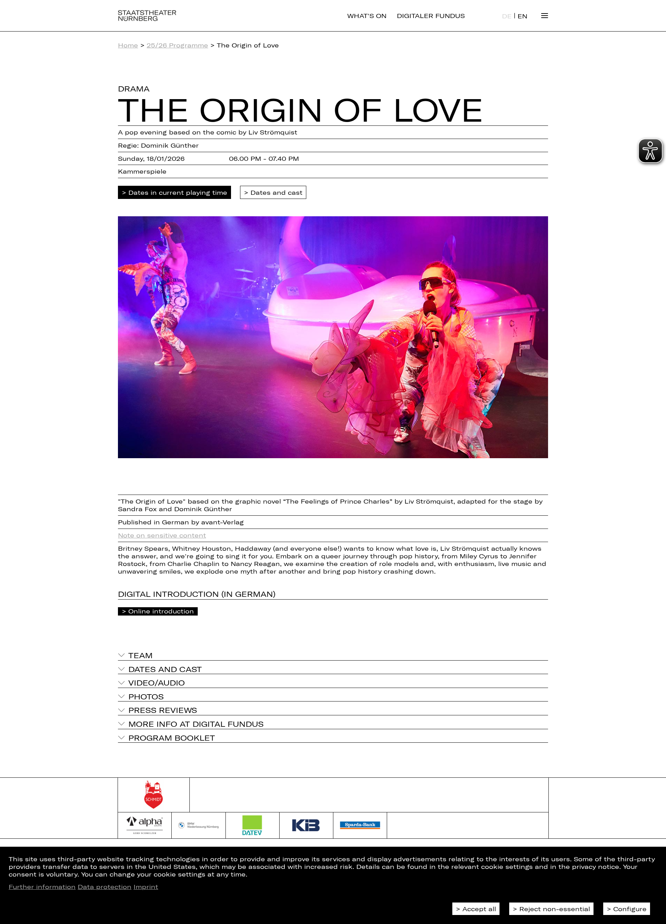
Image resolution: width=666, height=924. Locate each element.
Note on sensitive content (162, 535)
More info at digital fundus (196, 723)
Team (140, 655)
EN (522, 16)
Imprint (146, 886)
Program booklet (171, 737)
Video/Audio (156, 682)
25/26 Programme (177, 45)
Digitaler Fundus (431, 15)
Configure (630, 909)
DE (507, 16)
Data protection (104, 886)
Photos (146, 696)
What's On (366, 15)
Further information (42, 886)
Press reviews (162, 709)
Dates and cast (276, 192)
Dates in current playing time (177, 192)
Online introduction (161, 611)
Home (128, 45)
